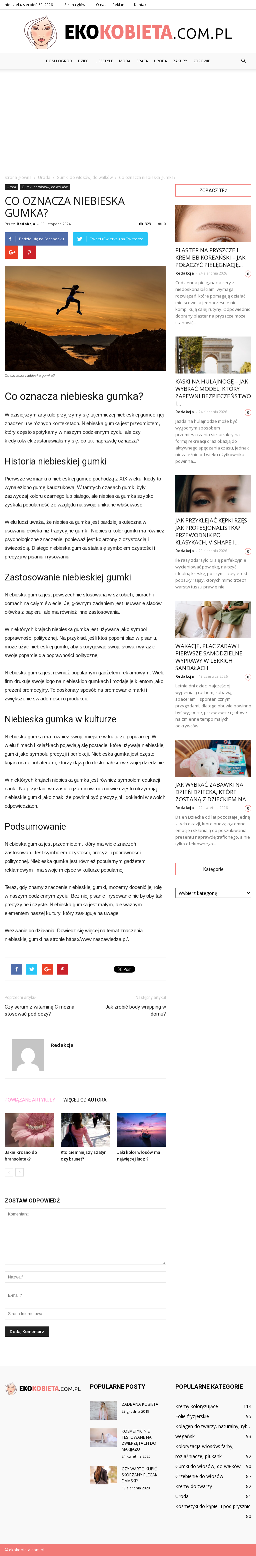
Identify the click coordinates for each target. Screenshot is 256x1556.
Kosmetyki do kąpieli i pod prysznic (212, 1506)
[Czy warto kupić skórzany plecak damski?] (103, 1475)
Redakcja (26, 223)
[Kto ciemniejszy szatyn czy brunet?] (85, 1130)
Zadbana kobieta (140, 1404)
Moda (124, 60)
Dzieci (83, 60)
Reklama (120, 4)
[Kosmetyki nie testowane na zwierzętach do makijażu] (103, 1437)
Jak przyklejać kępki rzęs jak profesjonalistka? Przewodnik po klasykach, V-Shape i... (211, 531)
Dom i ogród (59, 60)
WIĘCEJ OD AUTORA (85, 1100)
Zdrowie (201, 60)
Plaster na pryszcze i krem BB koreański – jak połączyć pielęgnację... (210, 257)
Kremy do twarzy (193, 1486)
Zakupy (180, 60)
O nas (101, 4)
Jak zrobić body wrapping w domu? (135, 1010)
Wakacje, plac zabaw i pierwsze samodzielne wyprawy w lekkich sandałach (209, 657)
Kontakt (141, 4)
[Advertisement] (128, 119)
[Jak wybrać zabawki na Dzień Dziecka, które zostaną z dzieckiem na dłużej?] (213, 758)
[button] (243, 61)
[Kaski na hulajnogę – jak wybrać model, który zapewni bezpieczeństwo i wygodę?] (213, 355)
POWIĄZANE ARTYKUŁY (30, 1100)
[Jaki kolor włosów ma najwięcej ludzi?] (141, 1130)
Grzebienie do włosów (199, 1476)
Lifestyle (104, 60)
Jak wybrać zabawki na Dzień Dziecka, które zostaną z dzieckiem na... (212, 792)
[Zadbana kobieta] (103, 1410)
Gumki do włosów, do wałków (45, 187)
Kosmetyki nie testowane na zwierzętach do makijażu (139, 1440)
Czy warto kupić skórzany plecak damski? (139, 1475)
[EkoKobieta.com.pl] (128, 31)
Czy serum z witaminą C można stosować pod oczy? (39, 1010)
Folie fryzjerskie (192, 1416)
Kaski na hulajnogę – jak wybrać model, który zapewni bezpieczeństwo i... (213, 392)
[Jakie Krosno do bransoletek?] (29, 1130)
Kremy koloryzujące (196, 1406)
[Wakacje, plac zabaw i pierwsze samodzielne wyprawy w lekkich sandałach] (213, 619)
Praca (142, 60)
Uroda (160, 60)
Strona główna (77, 4)
